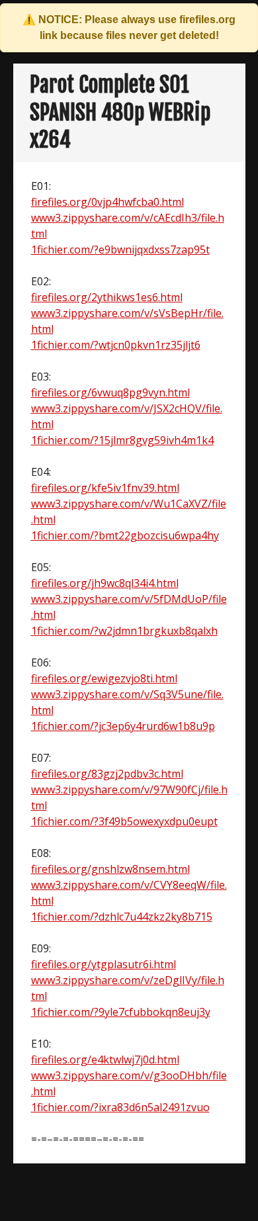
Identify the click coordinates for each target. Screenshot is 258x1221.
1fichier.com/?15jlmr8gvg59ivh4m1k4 (122, 440)
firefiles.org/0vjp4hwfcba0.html (107, 202)
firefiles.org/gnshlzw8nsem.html (110, 869)
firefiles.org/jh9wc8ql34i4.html (105, 583)
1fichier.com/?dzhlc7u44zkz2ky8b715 (121, 916)
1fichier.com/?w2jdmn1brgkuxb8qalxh (124, 630)
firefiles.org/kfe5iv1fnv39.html (105, 487)
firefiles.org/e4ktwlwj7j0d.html (105, 1059)
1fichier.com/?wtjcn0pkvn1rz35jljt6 (115, 345)
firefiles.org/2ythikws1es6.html (107, 297)
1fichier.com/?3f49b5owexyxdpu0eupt (124, 821)
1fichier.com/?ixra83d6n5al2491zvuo (120, 1107)
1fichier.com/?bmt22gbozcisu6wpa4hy (125, 535)
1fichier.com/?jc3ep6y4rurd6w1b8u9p (123, 726)
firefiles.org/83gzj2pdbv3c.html (107, 773)
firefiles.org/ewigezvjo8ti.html (104, 678)
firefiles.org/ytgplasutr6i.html (103, 964)
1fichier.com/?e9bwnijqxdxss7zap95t (120, 249)
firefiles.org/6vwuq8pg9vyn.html (110, 392)
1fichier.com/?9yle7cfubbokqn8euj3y (120, 1012)
